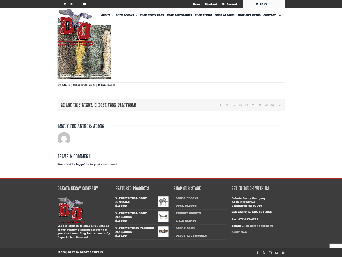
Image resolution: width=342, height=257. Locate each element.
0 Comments (106, 85)
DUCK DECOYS (186, 206)
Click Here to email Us (258, 226)
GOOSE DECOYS (187, 198)
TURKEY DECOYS (188, 213)
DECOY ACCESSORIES (191, 236)
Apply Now (239, 232)
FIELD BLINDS (186, 221)
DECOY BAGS (185, 228)
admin (66, 85)
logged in (82, 164)
